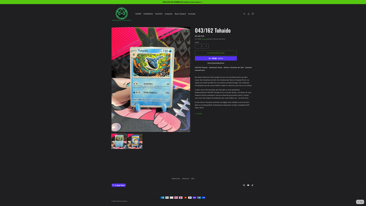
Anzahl (197, 42)
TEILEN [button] (199, 114)
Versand (204, 39)
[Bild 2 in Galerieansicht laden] (134, 141)
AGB (192, 178)
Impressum (185, 178)
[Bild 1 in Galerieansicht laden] (119, 141)
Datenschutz (176, 178)
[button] (244, 14)
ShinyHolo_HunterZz (121, 201)
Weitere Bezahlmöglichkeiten (215, 63)
